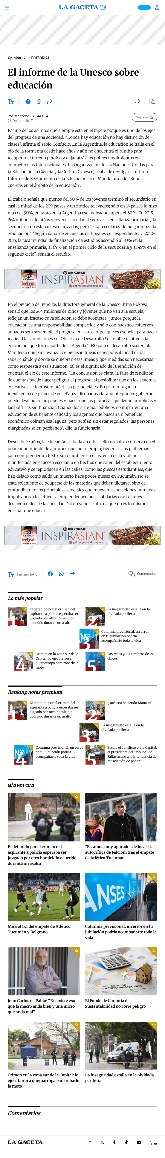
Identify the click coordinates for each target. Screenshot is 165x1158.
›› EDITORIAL (39, 58)
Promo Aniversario (144, 7)
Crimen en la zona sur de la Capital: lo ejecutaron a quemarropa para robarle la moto (43, 1081)
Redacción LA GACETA (31, 116)
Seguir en (142, 117)
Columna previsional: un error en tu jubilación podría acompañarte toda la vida (125, 636)
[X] (102, 1143)
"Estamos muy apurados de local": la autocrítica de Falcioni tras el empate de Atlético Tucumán (119, 852)
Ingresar (157, 7)
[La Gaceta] (82, 8)
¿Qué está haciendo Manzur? (129, 703)
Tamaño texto (26, 574)
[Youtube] (139, 1143)
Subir (153, 1144)
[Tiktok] (126, 1143)
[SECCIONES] (13, 7)
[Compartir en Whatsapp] (39, 102)
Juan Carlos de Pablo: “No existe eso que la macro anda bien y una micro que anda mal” (41, 1006)
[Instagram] (89, 1143)
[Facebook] (114, 1143)
